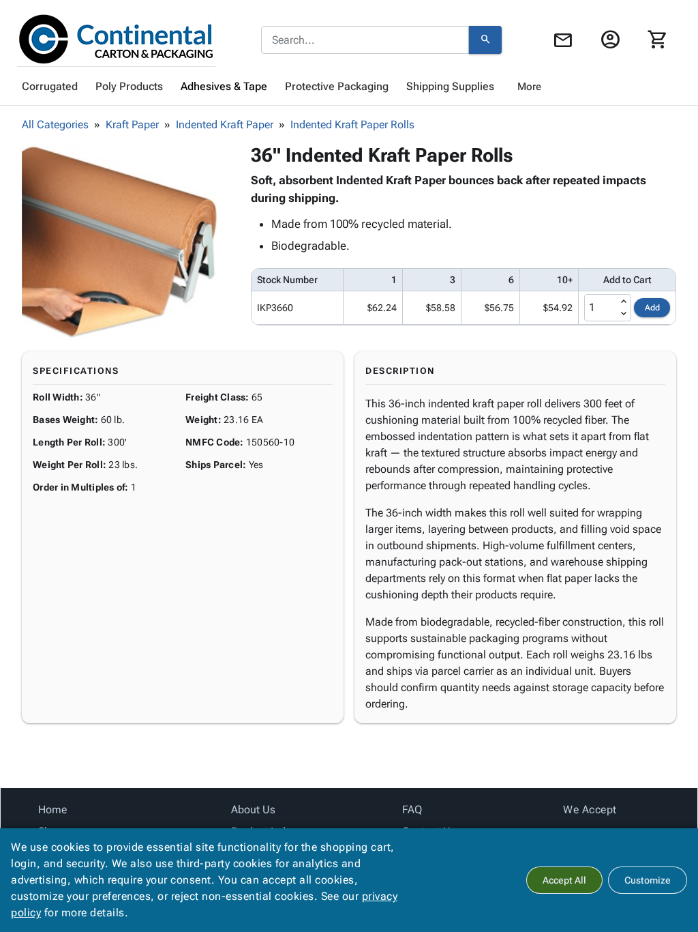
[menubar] (349, 87)
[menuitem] (50, 86)
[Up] (623, 301)
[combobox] (365, 40)
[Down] (623, 313)
